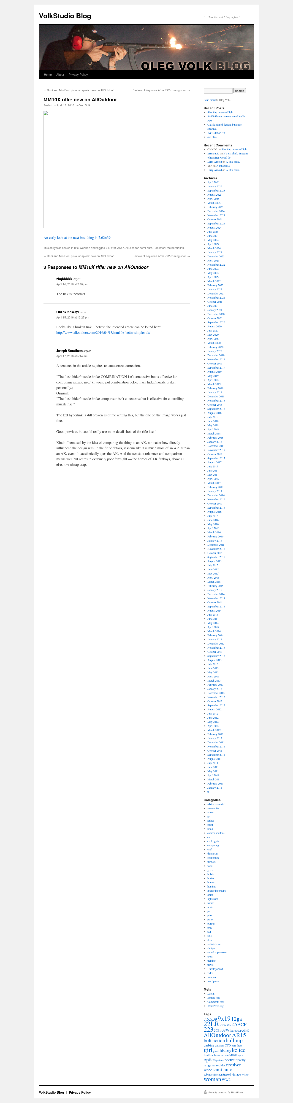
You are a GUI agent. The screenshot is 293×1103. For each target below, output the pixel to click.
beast (210, 824)
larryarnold (213, 153)
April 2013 (213, 676)
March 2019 (214, 384)
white (245, 1074)
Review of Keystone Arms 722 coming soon (161, 90)
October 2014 (214, 602)
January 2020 (214, 351)
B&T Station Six (216, 133)
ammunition (213, 808)
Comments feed (215, 1001)
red (209, 931)
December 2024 (216, 211)
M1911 (233, 1055)
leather (208, 1055)
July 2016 (212, 516)
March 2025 (214, 203)
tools (210, 956)
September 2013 (216, 656)
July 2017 (212, 466)
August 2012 (214, 709)
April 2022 (213, 277)
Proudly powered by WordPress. (226, 1092)
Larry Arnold (214, 161)
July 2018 (212, 417)
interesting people (216, 890)
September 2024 (216, 223)
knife (210, 894)
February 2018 (215, 437)
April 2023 (213, 260)
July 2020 (212, 330)
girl (208, 1049)
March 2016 (214, 532)
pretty (241, 1059)
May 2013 (213, 672)
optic (241, 1055)
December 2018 (216, 396)
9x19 (224, 1018)
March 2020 (214, 343)
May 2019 (213, 376)
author (210, 820)
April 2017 (213, 478)
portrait (211, 923)
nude (210, 907)
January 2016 (214, 540)
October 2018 (214, 404)
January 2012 (214, 738)
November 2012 (216, 697)
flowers (211, 861)
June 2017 (213, 470)
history (225, 1050)
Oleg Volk (84, 105)
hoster (210, 878)
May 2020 (213, 334)
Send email (210, 100)
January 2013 (214, 688)
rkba (209, 940)
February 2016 (215, 536)
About (60, 74)
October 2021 (214, 301)
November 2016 (216, 499)
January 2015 (214, 590)
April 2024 (213, 244)
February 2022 (215, 285)
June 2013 (213, 668)
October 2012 (214, 701)
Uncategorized (215, 969)
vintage (236, 1074)
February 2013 (215, 684)
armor (210, 812)
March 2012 (214, 730)
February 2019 (215, 388)
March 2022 (214, 281)
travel (210, 964)
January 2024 (214, 252)
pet (209, 911)
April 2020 (213, 338)
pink (209, 915)
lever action (221, 1055)
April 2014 (213, 627)
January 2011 (214, 787)
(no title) (212, 137)
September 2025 (216, 190)
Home (48, 74)
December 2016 (216, 495)
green (210, 870)
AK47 (120, 248)
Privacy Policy (78, 74)
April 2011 (213, 775)
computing (213, 845)
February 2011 (215, 783)
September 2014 (216, 606)
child (221, 1045)
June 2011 (213, 767)
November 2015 (216, 548)
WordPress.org (215, 1006)
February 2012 (215, 734)
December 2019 (216, 355)
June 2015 (213, 569)
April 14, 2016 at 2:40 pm (71, 284)
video (210, 973)
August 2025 (214, 194)
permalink (177, 248)
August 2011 (214, 759)
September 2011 (216, 754)
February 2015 (215, 586)
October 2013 (214, 651)
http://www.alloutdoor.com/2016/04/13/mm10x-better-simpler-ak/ (103, 332)
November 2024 (216, 215)
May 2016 (213, 524)
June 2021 (213, 305)
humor (210, 882)
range (207, 1065)
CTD (228, 1045)
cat (208, 837)
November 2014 (216, 598)
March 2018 (214, 433)
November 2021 (216, 297)
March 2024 (214, 248)
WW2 (226, 1079)
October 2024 (214, 219)
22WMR (226, 1025)
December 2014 (216, 594)
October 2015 (214, 553)
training (211, 960)
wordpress (213, 981)
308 (216, 1030)
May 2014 (213, 623)
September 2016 (216, 507)
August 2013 (214, 660)
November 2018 (216, 400)
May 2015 (213, 573)
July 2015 (212, 565)
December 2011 (216, 742)
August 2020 (214, 326)
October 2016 (214, 503)
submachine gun (213, 1074)
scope (208, 1069)
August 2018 (214, 413)
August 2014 (214, 610)
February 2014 (215, 635)
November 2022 (216, 264)
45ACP (239, 1024)
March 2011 (214, 779)
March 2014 (214, 631)
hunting (211, 886)
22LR (211, 1023)
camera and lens (216, 833)
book (210, 829)
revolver (233, 1064)
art (208, 816)
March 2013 (214, 680)
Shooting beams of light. (220, 112)
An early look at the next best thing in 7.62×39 (77, 237)
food (209, 866)
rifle (76, 248)
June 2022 (213, 268)
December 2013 (216, 643)
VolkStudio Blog (65, 15)
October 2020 (214, 318)
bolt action (214, 1040)
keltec (238, 1050)
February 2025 (215, 207)
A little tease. (233, 161)
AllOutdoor (131, 248)
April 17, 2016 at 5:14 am (71, 356)
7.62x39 (111, 248)
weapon (85, 248)
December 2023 (216, 256)
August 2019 (214, 371)
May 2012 (213, 721)
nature (210, 903)
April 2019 (213, 380)
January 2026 (214, 186)
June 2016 (213, 520)
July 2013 (212, 664)
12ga (236, 1018)
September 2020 (216, 322)
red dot (220, 1065)
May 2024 (213, 240)
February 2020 (215, 347)
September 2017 (216, 458)
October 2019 (214, 363)
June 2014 (213, 618)
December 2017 (216, 446)
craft (209, 849)
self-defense (213, 944)
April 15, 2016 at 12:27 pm (72, 317)
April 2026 (213, 182)
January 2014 (214, 639)
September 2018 (216, 408)
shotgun (211, 948)
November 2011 (216, 746)
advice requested (216, 804)
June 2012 (213, 717)
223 (208, 1029)
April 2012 (213, 726)
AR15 (239, 1035)
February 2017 (215, 487)
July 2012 (212, 713)
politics (220, 1060)
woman (212, 1079)
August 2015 (214, 561)
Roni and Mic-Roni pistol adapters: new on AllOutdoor (78, 90)
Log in (210, 993)
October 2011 (214, 750)
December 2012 (216, 693)
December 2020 (216, 314)
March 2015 (214, 581)
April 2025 (213, 198)
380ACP (237, 1030)
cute (234, 1045)
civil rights (213, 841)
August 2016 (214, 511)
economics (213, 857)
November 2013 (216, 647)
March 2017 (214, 483)
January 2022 (214, 289)
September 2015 (216, 557)
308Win (226, 1030)
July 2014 (212, 614)
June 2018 (213, 421)
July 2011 (212, 763)
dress (239, 1045)
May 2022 (213, 273)
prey (209, 927)
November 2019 (216, 359)
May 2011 (213, 771)
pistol (210, 919)
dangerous (213, 853)
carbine (209, 1045)
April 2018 (213, 429)
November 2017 (216, 450)
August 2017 (214, 462)
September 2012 (216, 705)
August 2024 (214, 227)
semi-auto (146, 248)
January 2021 (214, 310)
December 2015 (216, 544)
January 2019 (214, 392)
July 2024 (212, 231)
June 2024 (213, 235)
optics (210, 1059)
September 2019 (216, 367)
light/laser (212, 899)
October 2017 (214, 454)
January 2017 (214, 491)
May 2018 (213, 425)
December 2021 (216, 293)
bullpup (234, 1040)
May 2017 (213, 474)
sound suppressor (217, 952)
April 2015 (213, 577)
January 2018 (214, 441)
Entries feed (213, 997)
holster (211, 874)
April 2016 (213, 528)
